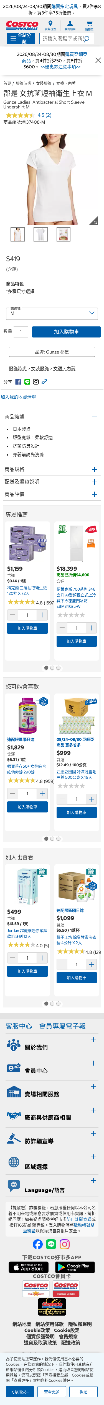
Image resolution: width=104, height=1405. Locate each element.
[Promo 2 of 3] (52, 668)
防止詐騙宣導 (79, 1219)
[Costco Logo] (22, 25)
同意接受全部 (22, 1391)
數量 (7, 331)
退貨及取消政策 (40, 1343)
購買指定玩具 (64, 6)
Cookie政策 (37, 1330)
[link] (18, 381)
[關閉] (98, 60)
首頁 (7, 83)
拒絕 (83, 1391)
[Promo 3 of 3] (58, 668)
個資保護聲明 (40, 1337)
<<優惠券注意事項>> (59, 66)
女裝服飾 (44, 83)
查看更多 (52, 1391)
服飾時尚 (23, 83)
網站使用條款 (49, 1324)
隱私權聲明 (80, 1324)
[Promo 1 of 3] (46, 668)
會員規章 (68, 1337)
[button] (89, 38)
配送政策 (70, 1343)
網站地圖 (21, 1324)
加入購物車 (66, 332)
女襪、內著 (66, 83)
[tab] (52, 1044)
